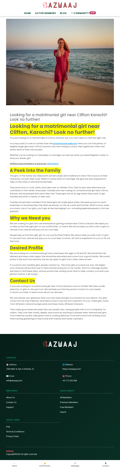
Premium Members (69, 402)
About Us (10, 397)
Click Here (52, 163)
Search (63, 412)
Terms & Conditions (15, 431)
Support (10, 407)
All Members (66, 397)
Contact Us (11, 402)
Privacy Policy (12, 436)
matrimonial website (65, 143)
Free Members (66, 407)
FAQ (8, 426)
